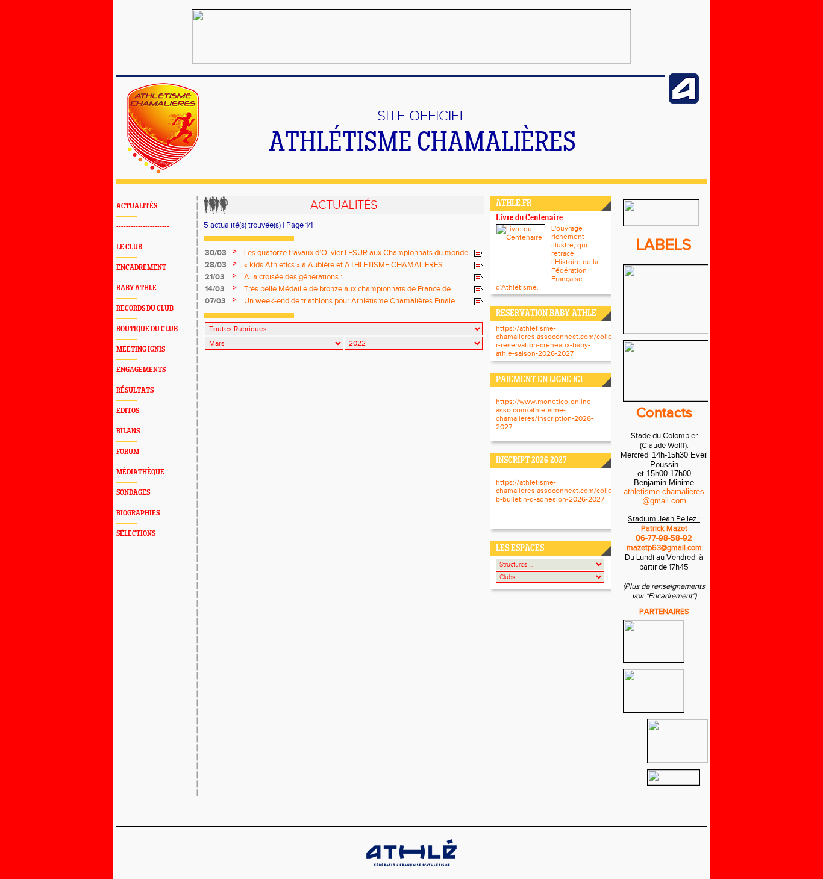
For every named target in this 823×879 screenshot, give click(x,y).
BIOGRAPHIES (138, 513)
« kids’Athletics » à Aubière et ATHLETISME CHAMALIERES (343, 265)
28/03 (216, 265)
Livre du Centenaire (529, 218)
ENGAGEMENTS (141, 370)
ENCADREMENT (141, 268)
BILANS (128, 431)
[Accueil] (163, 171)
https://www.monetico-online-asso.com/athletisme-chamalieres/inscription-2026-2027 (544, 414)
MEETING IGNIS (140, 349)
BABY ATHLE (136, 288)
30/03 (216, 253)
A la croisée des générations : (293, 277)
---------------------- (142, 227)
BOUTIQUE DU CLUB (147, 329)
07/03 (215, 301)
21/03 (215, 277)
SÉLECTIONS (135, 534)
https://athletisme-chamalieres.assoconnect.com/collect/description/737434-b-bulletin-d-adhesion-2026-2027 (591, 490)
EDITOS (127, 411)
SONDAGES (133, 493)
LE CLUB (129, 247)
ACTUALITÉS (136, 206)
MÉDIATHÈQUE (140, 472)
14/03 (215, 289)
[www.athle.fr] (684, 101)
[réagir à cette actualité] (478, 253)
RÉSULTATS (135, 390)
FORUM (127, 452)
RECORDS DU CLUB (145, 308)
